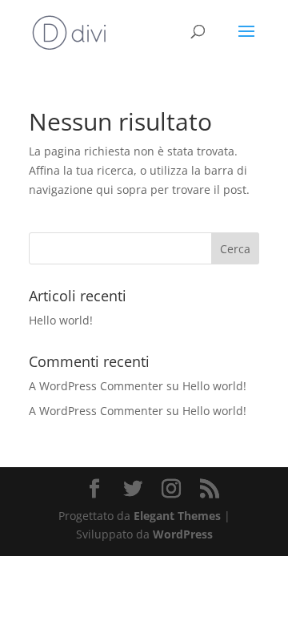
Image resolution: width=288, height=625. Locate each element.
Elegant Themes (177, 515)
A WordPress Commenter (96, 410)
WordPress (183, 534)
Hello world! (61, 320)
